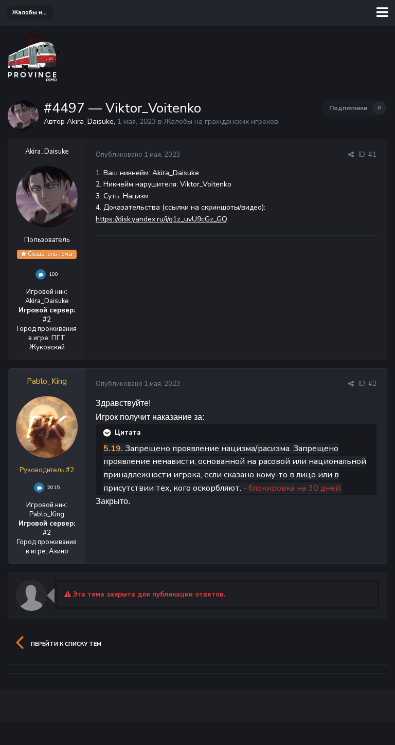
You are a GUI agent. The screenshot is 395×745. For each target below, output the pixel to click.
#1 (372, 154)
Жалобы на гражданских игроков (221, 121)
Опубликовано (138, 154)
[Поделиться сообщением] (351, 154)
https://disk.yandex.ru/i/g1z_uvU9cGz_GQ (161, 219)
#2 (372, 383)
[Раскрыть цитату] (108, 433)
